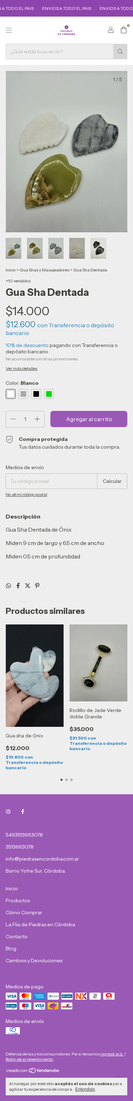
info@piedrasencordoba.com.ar (42, 859)
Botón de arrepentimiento (29, 1059)
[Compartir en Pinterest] (37, 585)
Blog (11, 948)
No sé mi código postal (26, 494)
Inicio (11, 270)
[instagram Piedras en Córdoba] (8, 811)
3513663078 (20, 847)
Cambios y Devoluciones (34, 960)
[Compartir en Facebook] (18, 585)
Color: (22, 383)
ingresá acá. (111, 1054)
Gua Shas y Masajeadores (44, 270)
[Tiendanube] (33, 1072)
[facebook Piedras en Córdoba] (22, 811)
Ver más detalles (21, 368)
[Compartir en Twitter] (28, 585)
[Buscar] (120, 51)
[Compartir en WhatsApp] (9, 585)
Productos (18, 900)
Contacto (17, 936)
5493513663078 (24, 835)
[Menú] (9, 30)
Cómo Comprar (24, 912)
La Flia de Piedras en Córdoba (40, 924)
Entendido (85, 1089)
